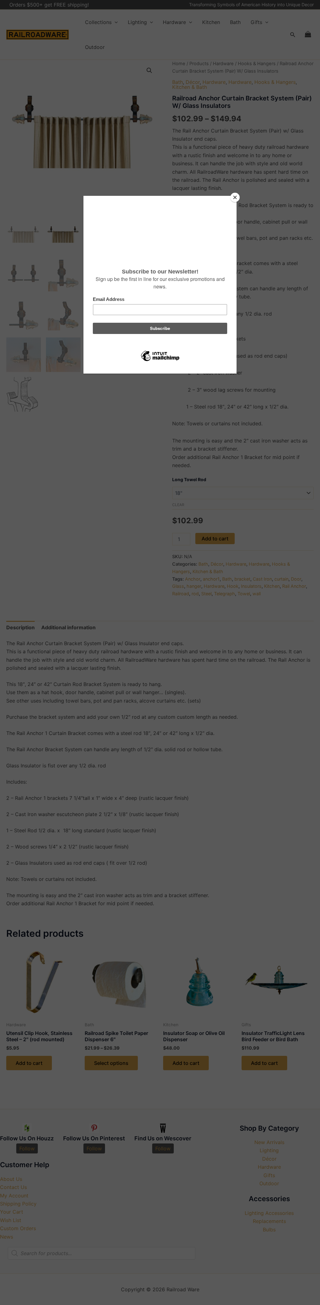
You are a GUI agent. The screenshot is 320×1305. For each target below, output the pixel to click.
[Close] (235, 197)
